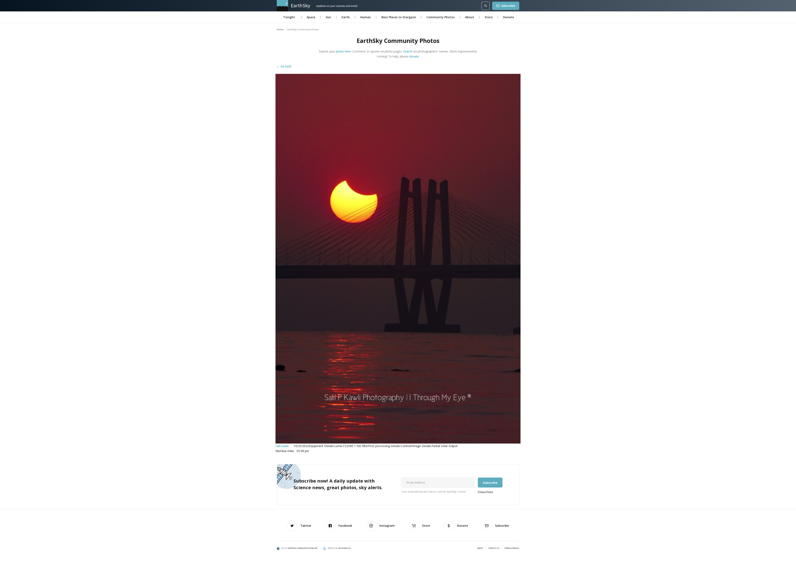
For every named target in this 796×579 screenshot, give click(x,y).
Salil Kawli (282, 446)
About (469, 17)
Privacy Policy (485, 491)
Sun (328, 17)
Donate (508, 17)
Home (280, 29)
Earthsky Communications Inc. (303, 548)
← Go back (284, 66)
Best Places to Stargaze (398, 17)
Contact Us (493, 548)
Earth (346, 17)
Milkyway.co (344, 548)
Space (311, 17)
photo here (343, 51)
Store (489, 17)
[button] (289, 17)
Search (407, 51)
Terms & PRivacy (511, 548)
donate (414, 56)
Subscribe (508, 6)
